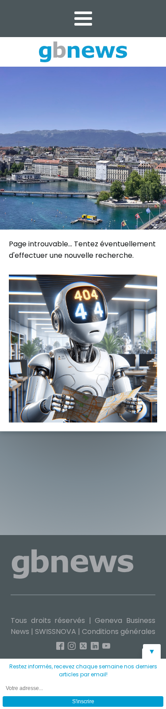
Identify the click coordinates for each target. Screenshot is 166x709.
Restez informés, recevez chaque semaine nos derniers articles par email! (83, 670)
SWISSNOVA (55, 631)
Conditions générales (118, 631)
